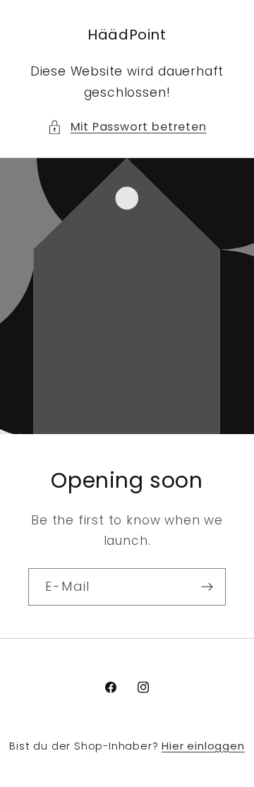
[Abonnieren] (207, 586)
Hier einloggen (203, 745)
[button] (126, 126)
